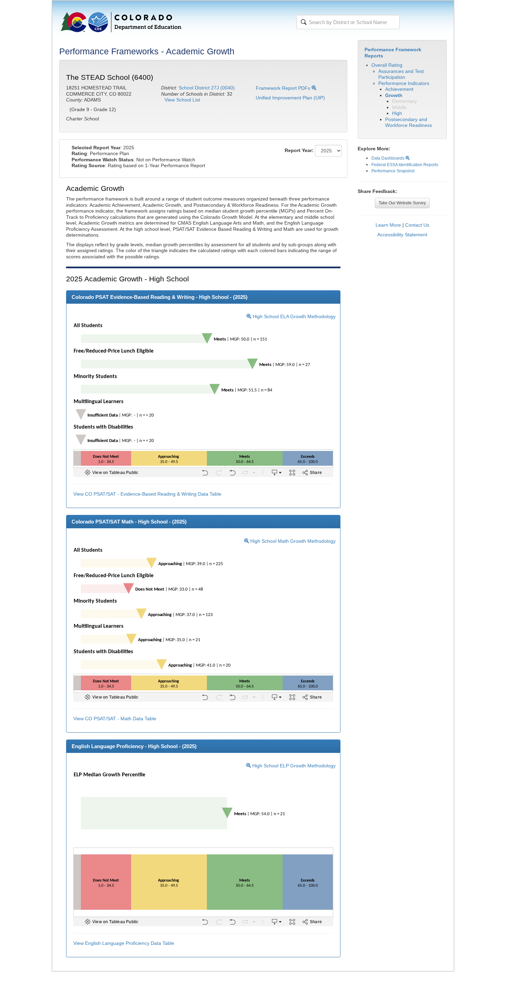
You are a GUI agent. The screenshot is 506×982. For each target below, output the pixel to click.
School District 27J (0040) (207, 87)
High (397, 113)
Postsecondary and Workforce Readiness (408, 122)
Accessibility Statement (402, 234)
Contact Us (417, 225)
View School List (182, 99)
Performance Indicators (403, 83)
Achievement (399, 89)
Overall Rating (386, 65)
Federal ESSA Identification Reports (404, 164)
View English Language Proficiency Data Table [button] (123, 943)
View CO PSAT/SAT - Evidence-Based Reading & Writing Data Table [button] (147, 494)
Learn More (388, 225)
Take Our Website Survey (402, 203)
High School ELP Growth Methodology (293, 765)
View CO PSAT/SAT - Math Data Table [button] (114, 718)
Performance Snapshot (392, 171)
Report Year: (299, 150)
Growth (393, 95)
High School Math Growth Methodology (292, 541)
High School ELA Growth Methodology (293, 316)
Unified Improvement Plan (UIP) (290, 97)
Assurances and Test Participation (401, 74)
